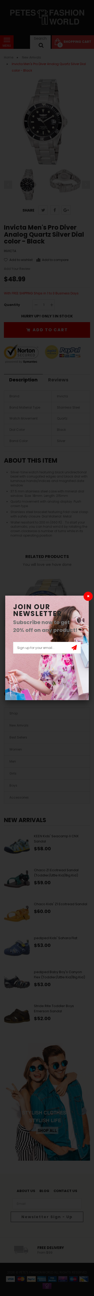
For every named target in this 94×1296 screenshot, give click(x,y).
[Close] (88, 596)
